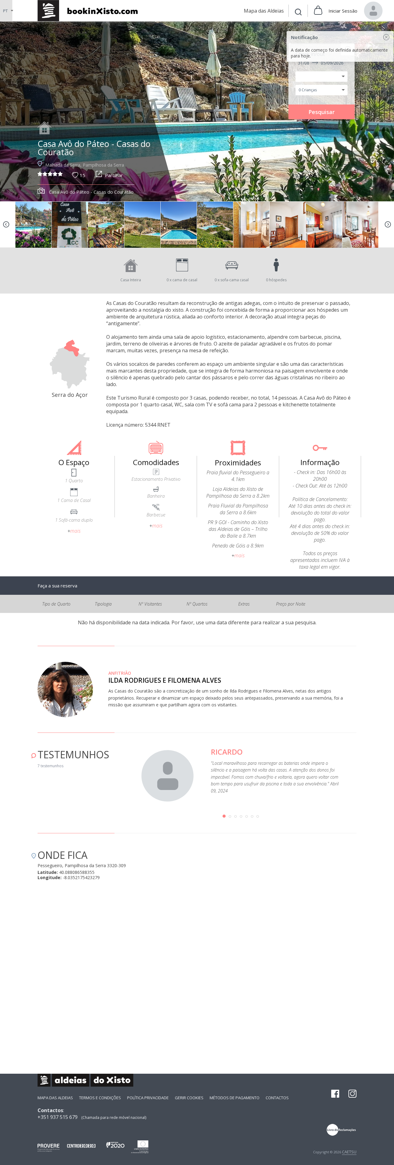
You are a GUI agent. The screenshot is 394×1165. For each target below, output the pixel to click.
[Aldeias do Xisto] (91, 10)
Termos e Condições (100, 1097)
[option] (43, 225)
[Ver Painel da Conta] (373, 11)
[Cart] (318, 11)
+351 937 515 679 (58, 1117)
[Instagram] (352, 1094)
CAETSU (349, 1152)
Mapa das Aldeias (55, 1097)
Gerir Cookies (189, 1097)
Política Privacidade (148, 1097)
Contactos (277, 1097)
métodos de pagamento (234, 1097)
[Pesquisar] (298, 13)
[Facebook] (335, 1094)
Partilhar (114, 175)
